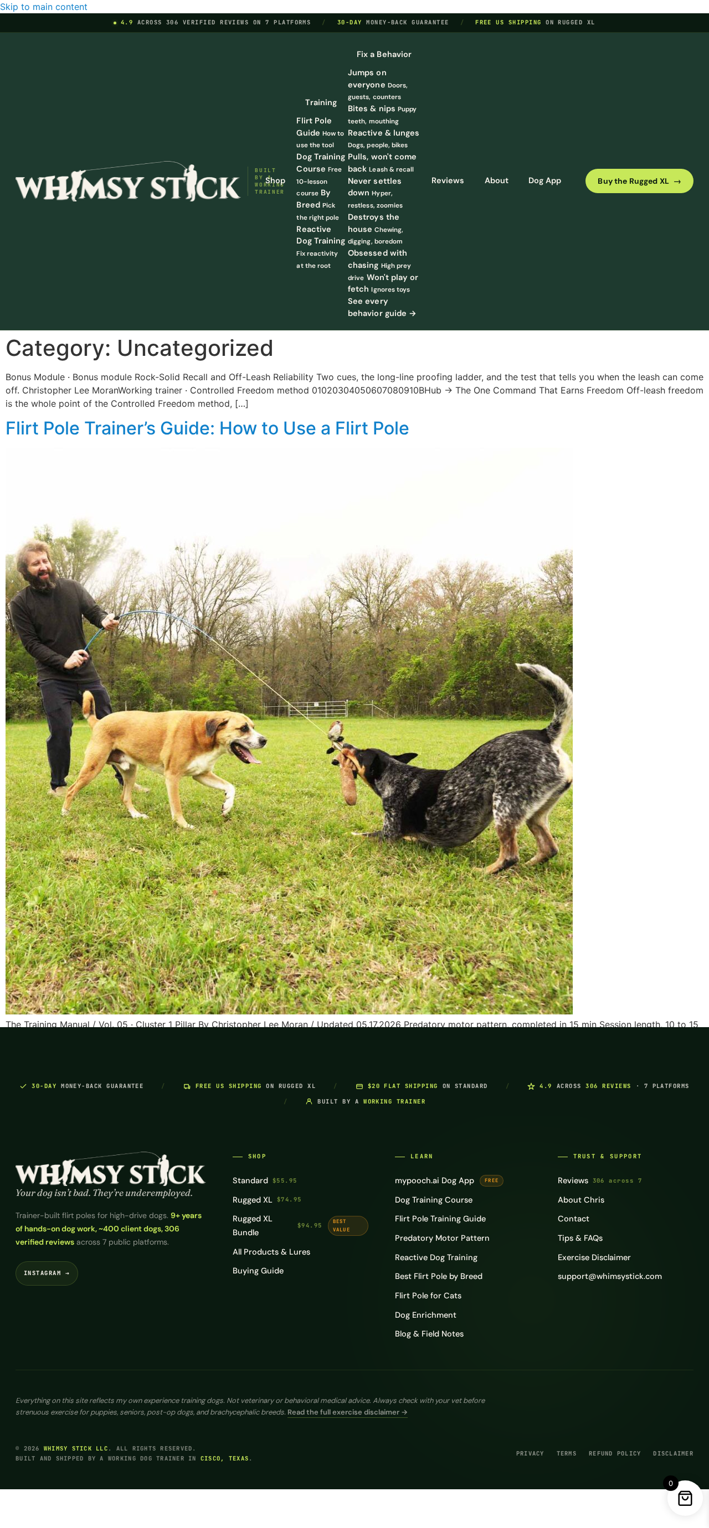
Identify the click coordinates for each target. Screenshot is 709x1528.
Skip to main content (44, 6)
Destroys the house (375, 229)
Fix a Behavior (384, 54)
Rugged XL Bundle (291, 1225)
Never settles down (375, 193)
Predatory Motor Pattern (442, 1238)
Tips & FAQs (580, 1238)
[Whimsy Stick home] (128, 181)
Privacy (530, 1453)
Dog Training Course (433, 1200)
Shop (275, 180)
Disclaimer (673, 1453)
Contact (573, 1219)
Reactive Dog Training (436, 1257)
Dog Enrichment (425, 1315)
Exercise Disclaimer (594, 1257)
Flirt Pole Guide (320, 133)
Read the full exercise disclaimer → (347, 1412)
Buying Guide (258, 1271)
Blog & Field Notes (429, 1334)
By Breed (317, 205)
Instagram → (47, 1273)
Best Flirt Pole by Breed (438, 1276)
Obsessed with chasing (379, 265)
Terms (567, 1453)
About (496, 180)
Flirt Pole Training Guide (440, 1219)
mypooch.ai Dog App (447, 1180)
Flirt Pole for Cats (428, 1296)
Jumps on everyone (378, 85)
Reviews (448, 180)
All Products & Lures (271, 1252)
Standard (265, 1180)
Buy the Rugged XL (639, 181)
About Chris (581, 1200)
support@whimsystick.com (610, 1276)
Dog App (545, 180)
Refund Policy (615, 1453)
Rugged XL (267, 1200)
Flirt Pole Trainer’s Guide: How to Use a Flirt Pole (207, 428)
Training (321, 102)
